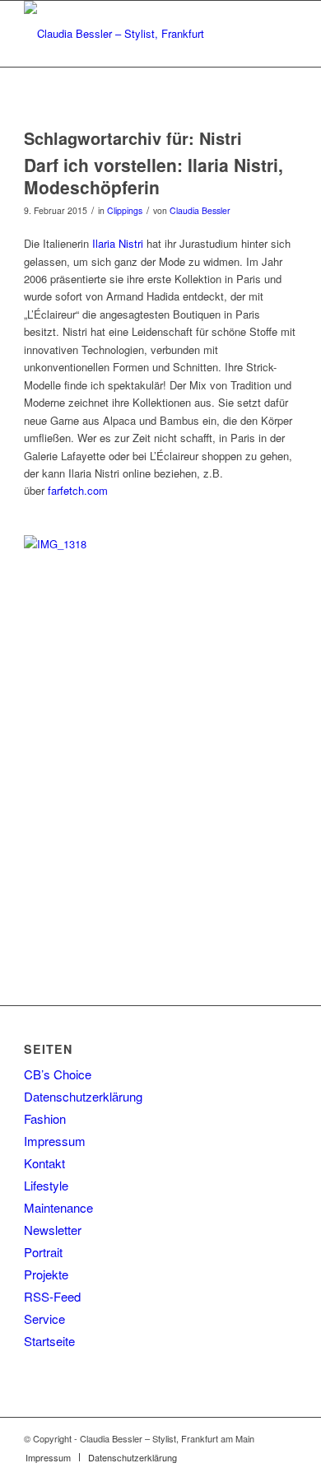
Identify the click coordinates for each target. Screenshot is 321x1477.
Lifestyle (46, 1185)
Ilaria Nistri (117, 243)
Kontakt (44, 1163)
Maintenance (58, 1207)
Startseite (49, 1340)
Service (44, 1318)
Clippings (124, 210)
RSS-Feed (52, 1296)
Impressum (55, 1140)
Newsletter (52, 1229)
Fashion (45, 1118)
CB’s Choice (57, 1074)
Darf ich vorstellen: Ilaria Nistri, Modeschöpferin (153, 175)
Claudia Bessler (200, 210)
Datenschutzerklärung (83, 1096)
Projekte (46, 1274)
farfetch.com (78, 490)
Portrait (43, 1251)
